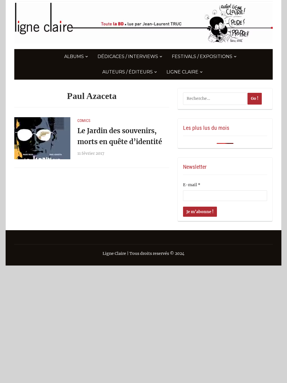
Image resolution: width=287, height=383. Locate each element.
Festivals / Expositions (202, 56)
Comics (83, 120)
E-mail (191, 184)
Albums (74, 56)
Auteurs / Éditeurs (127, 72)
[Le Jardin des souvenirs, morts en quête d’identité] (42, 137)
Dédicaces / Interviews (128, 56)
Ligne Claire (182, 72)
